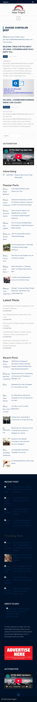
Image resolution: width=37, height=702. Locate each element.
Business (6, 107)
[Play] (6, 163)
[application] (18, 156)
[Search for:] (9, 2)
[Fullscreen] (31, 163)
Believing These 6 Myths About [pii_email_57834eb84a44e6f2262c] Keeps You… (18, 49)
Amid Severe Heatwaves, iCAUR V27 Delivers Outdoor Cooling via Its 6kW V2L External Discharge (17, 343)
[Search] (33, 2)
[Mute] (28, 163)
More (5, 56)
